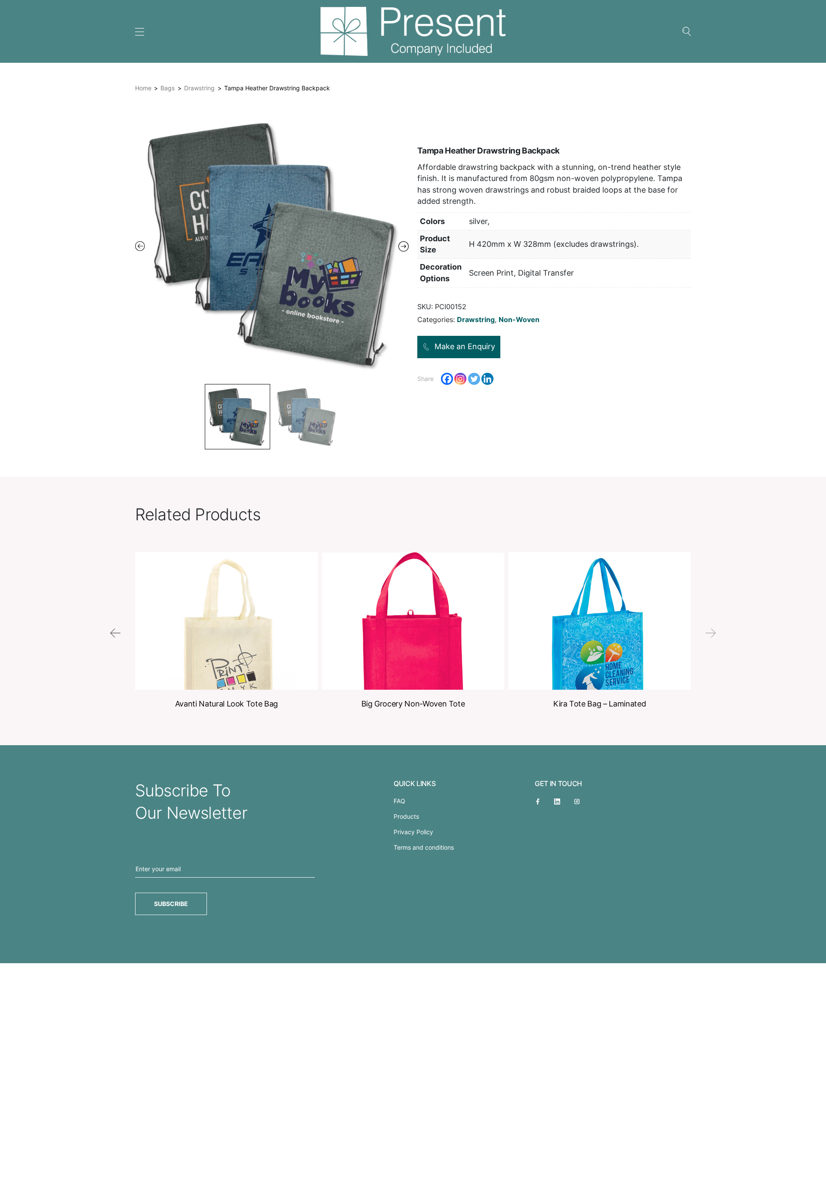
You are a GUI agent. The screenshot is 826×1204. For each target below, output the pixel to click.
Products (406, 816)
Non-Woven (519, 319)
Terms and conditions (424, 847)
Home (143, 88)
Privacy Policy (413, 831)
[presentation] (115, 633)
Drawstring (199, 88)
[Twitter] (474, 379)
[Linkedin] (487, 379)
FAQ (399, 801)
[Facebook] (447, 379)
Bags (167, 88)
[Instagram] (460, 379)
